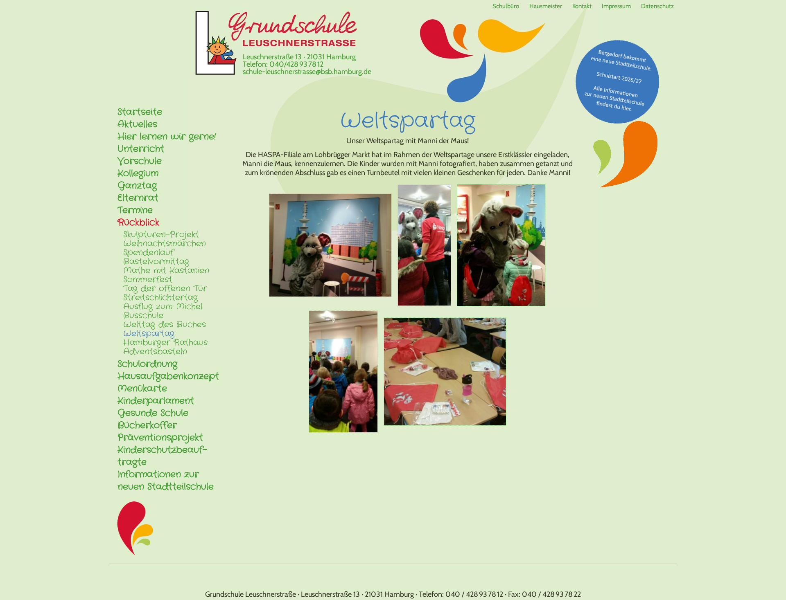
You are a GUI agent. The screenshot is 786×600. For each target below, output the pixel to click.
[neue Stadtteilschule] (618, 81)
